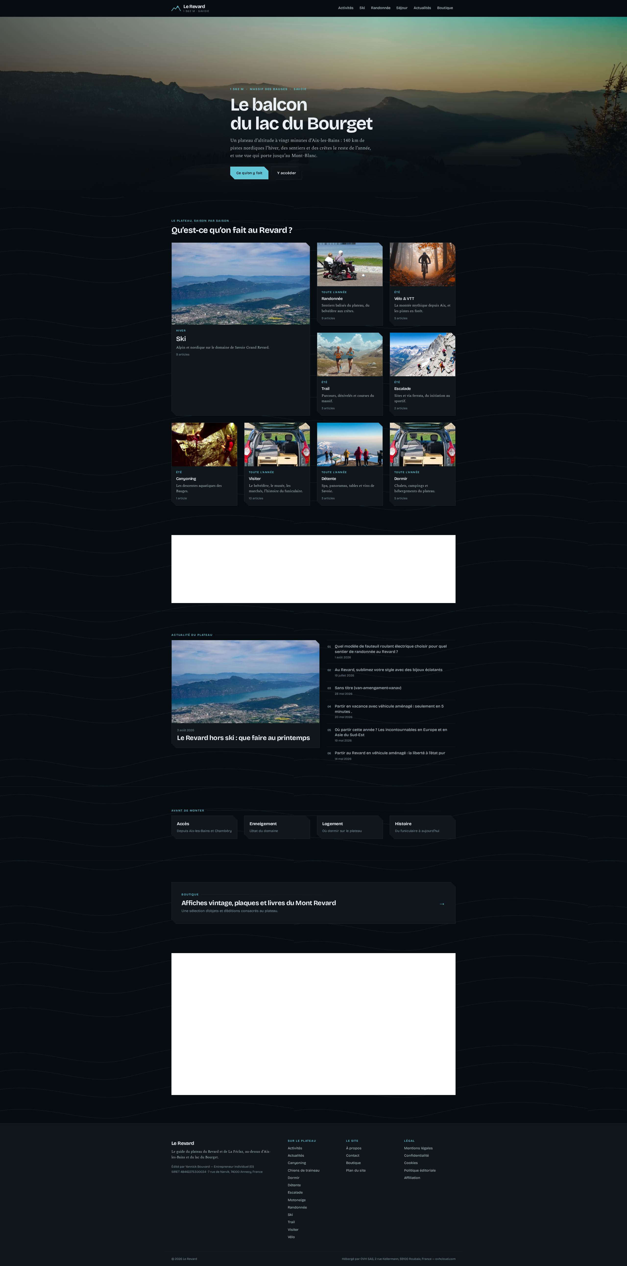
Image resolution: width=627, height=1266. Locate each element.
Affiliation (412, 1178)
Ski (362, 8)
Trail (291, 1222)
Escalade (295, 1192)
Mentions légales (418, 1148)
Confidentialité (416, 1155)
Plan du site (356, 1170)
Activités (345, 8)
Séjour (402, 8)
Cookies (411, 1163)
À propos (354, 1148)
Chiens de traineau (303, 1170)
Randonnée (380, 8)
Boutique (445, 8)
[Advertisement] (313, 569)
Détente (294, 1185)
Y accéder (286, 173)
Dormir (294, 1178)
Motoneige (297, 1200)
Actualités (422, 8)
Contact (352, 1155)
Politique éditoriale (420, 1170)
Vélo (291, 1237)
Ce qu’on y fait (249, 173)
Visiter (293, 1230)
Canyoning (297, 1163)
